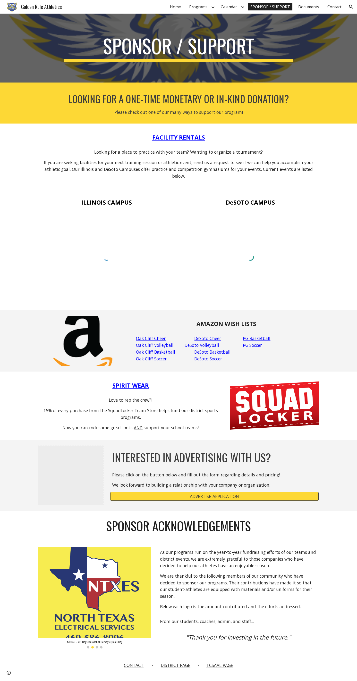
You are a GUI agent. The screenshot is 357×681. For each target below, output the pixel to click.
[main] (178, 48)
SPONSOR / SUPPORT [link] (270, 6)
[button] (351, 7)
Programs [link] (198, 6)
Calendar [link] (229, 6)
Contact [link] (334, 6)
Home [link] (175, 6)
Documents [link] (308, 6)
